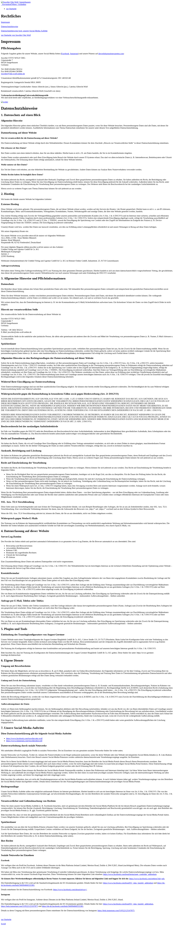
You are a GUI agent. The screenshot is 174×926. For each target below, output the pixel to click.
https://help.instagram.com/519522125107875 (19, 906)
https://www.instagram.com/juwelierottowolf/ (24, 741)
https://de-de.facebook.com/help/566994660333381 (62, 906)
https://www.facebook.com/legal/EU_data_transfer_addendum (128, 883)
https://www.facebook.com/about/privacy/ (70, 889)
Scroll (3, 924)
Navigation (13, 4)
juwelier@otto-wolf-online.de (13, 74)
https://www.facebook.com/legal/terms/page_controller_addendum (129, 874)
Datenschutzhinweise (9, 26)
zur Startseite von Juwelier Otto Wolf (16, 35)
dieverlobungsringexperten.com (111, 54)
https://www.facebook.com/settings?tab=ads (146, 879)
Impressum (5, 22)
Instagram (74, 54)
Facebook (65, 54)
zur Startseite (11, 9)
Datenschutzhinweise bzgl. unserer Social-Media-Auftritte (24, 31)
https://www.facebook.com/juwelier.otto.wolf (24, 738)
